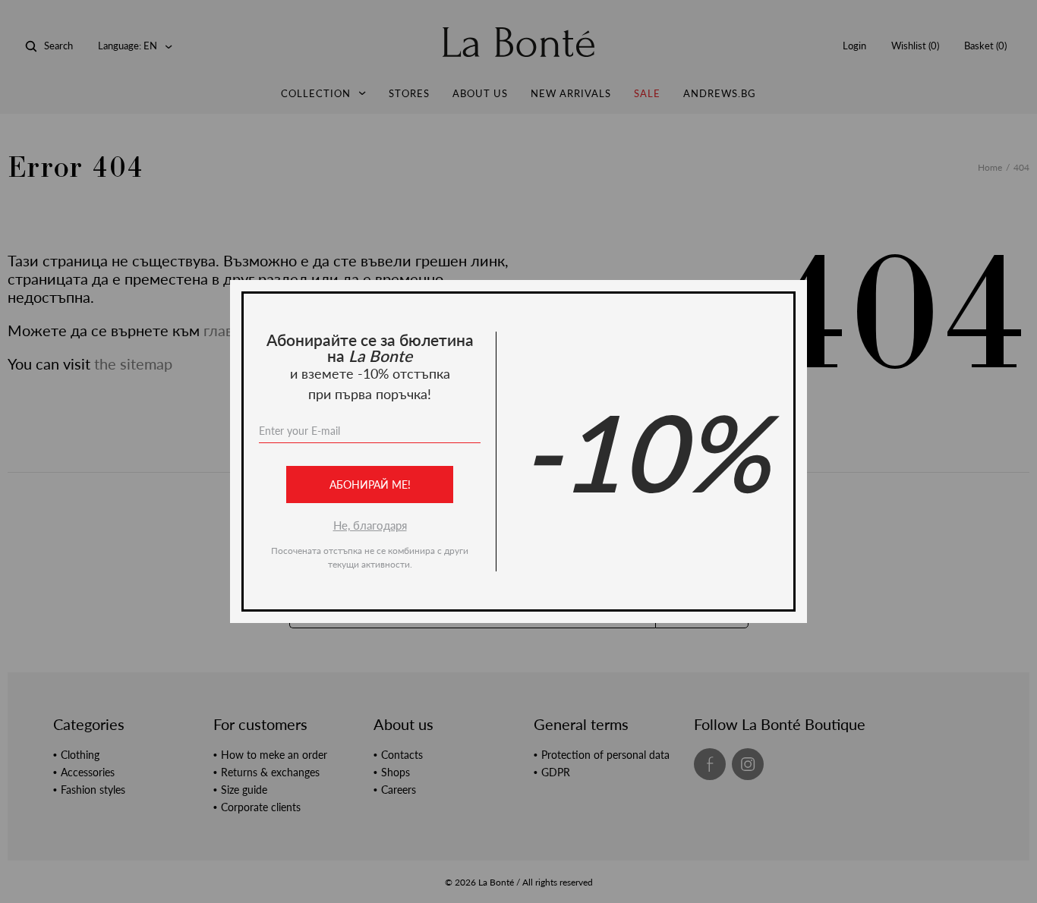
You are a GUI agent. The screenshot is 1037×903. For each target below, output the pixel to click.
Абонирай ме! (370, 484)
